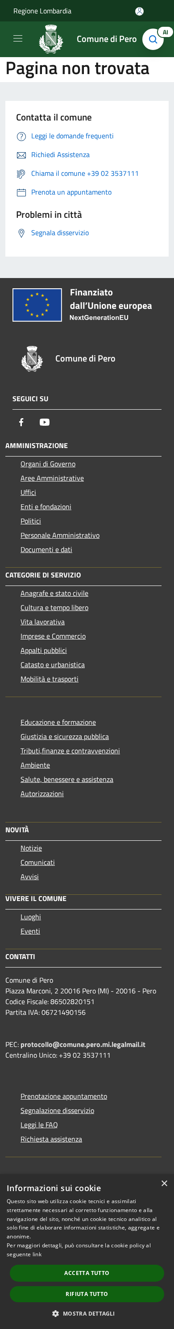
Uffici (28, 492)
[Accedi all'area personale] (139, 11)
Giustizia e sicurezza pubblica (65, 736)
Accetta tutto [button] (86, 1273)
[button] (87, 1313)
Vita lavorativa (43, 621)
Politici (31, 520)
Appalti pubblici (44, 650)
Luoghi (31, 916)
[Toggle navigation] (17, 38)
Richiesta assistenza (51, 1139)
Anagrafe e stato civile (54, 593)
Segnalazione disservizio (57, 1110)
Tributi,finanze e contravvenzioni (70, 750)
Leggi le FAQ (39, 1124)
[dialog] (87, 1251)
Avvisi (30, 876)
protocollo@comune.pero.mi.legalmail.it (83, 1044)
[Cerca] (155, 39)
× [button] (164, 1183)
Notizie (31, 848)
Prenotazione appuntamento (64, 1096)
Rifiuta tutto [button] (87, 1294)
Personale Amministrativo (60, 535)
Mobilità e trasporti (50, 678)
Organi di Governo (48, 463)
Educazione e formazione (58, 722)
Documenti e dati (46, 549)
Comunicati (38, 862)
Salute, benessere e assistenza (67, 779)
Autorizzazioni (42, 793)
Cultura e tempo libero (54, 607)
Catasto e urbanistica (53, 664)
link (37, 1254)
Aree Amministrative (52, 478)
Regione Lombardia (42, 10)
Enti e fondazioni (46, 506)
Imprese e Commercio (53, 636)
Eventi (30, 931)
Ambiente (35, 765)
